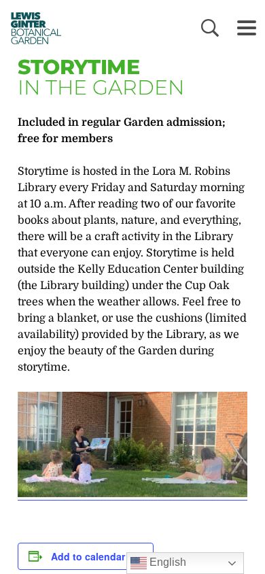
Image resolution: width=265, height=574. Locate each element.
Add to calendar (88, 556)
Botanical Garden (32, 28)
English (166, 562)
